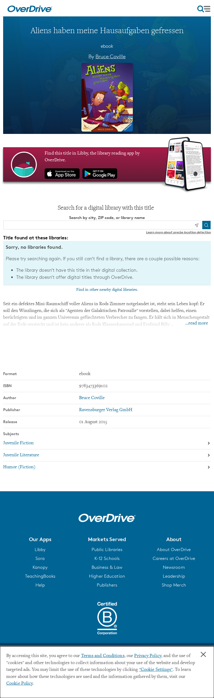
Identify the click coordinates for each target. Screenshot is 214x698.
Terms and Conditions (102, 656)
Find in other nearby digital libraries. (107, 290)
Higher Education (107, 576)
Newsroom (174, 567)
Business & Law (107, 567)
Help (40, 585)
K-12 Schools (107, 558)
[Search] (206, 225)
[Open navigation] (203, 9)
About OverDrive (174, 549)
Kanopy (40, 567)
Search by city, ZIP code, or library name (107, 217)
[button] (40, 539)
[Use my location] (196, 225)
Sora (40, 558)
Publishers (107, 585)
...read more (196, 323)
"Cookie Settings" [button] (156, 669)
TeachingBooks (40, 576)
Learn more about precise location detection (178, 232)
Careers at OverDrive (174, 558)
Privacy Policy (147, 656)
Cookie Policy (19, 683)
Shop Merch (174, 585)
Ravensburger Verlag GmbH (105, 410)
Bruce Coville (111, 56)
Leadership (174, 576)
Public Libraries (107, 549)
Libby (40, 549)
